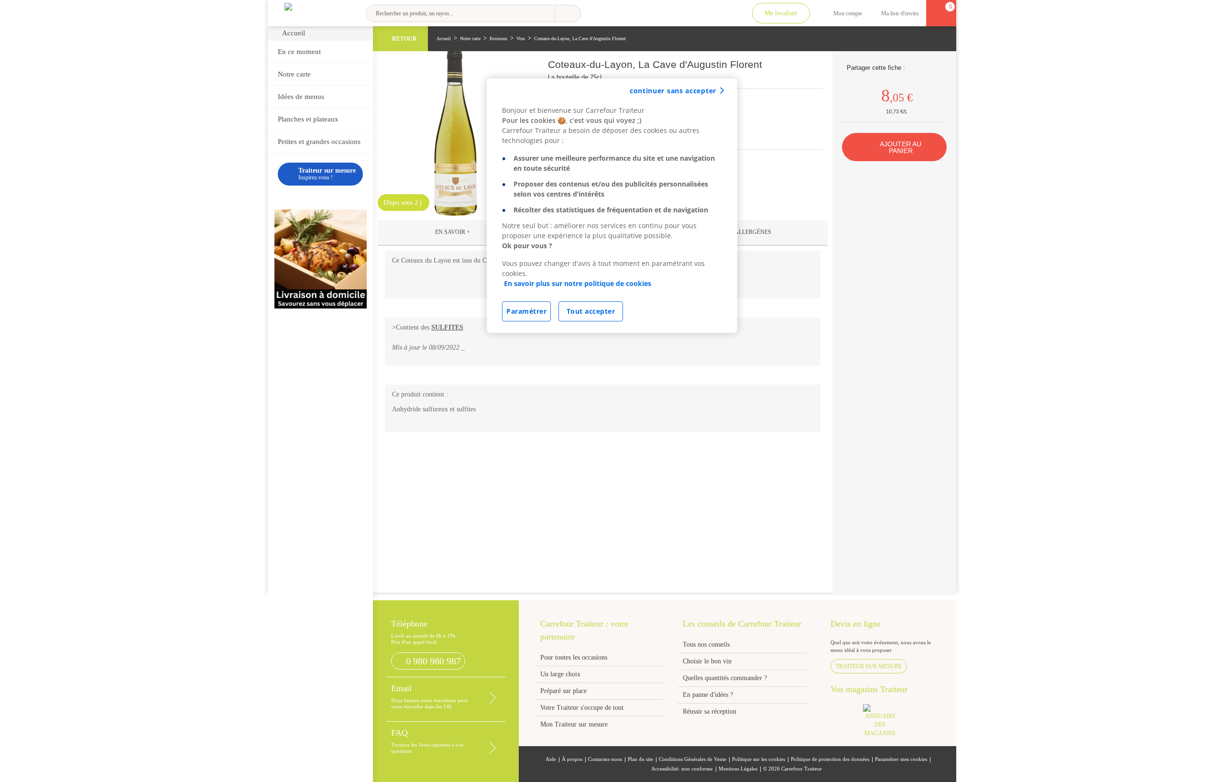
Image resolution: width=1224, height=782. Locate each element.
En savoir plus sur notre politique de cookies (577, 283)
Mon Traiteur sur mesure (574, 724)
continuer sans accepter (673, 90)
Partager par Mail (937, 67)
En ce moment (299, 51)
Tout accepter (591, 311)
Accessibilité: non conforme (682, 768)
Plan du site (640, 759)
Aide (551, 759)
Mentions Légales (738, 768)
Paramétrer (526, 311)
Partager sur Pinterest (925, 67)
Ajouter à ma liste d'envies (814, 70)
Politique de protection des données (830, 759)
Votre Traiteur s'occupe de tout (581, 707)
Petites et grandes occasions (319, 141)
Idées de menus (301, 96)
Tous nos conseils (707, 644)
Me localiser (781, 13)
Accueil (293, 33)
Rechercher (568, 13)
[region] (612, 205)
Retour (404, 38)
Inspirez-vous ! (327, 174)
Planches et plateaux (308, 119)
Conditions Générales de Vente (692, 759)
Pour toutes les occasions (573, 657)
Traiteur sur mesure (869, 666)
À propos (572, 759)
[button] (453, 232)
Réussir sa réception (709, 711)
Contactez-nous (605, 759)
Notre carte (294, 74)
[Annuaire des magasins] (885, 723)
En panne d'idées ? (708, 694)
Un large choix (560, 674)
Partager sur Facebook (913, 67)
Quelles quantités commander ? (725, 678)
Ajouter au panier (900, 147)
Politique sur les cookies (758, 759)
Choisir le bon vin (707, 661)
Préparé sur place (563, 690)
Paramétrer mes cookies (901, 759)
